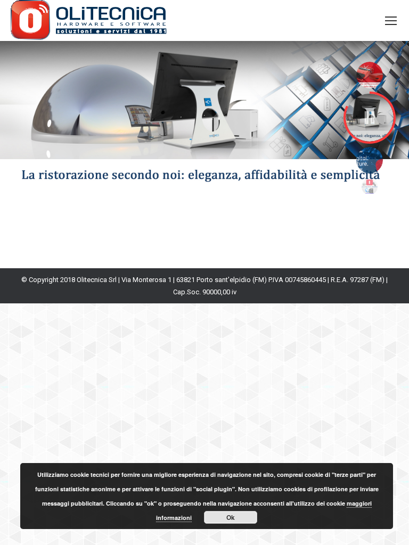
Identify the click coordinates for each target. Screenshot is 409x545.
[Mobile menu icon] (390, 20)
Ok (230, 517)
